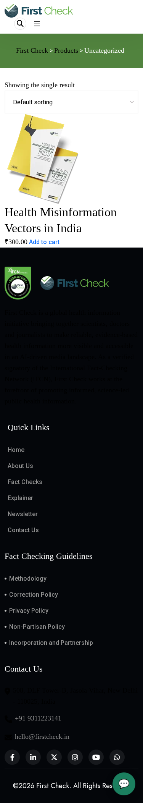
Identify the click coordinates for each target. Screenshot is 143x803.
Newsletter (23, 514)
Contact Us (23, 530)
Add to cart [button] (44, 242)
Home (16, 449)
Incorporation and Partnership (51, 642)
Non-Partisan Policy (37, 626)
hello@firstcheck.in (42, 736)
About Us (20, 465)
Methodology (28, 578)
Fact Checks (25, 482)
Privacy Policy (28, 610)
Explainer (20, 498)
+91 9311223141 (38, 718)
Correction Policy (33, 594)
